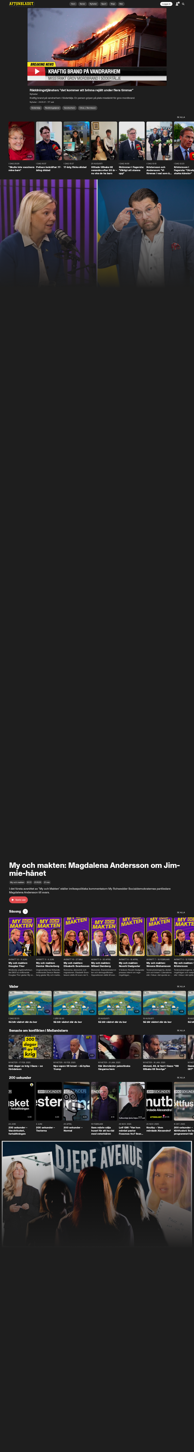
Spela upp (20, 899)
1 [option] (25, 911)
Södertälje (35, 108)
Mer (121, 4)
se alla (181, 117)
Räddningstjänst (52, 108)
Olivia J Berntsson (88, 108)
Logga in (166, 4)
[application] (97, 47)
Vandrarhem (69, 108)
